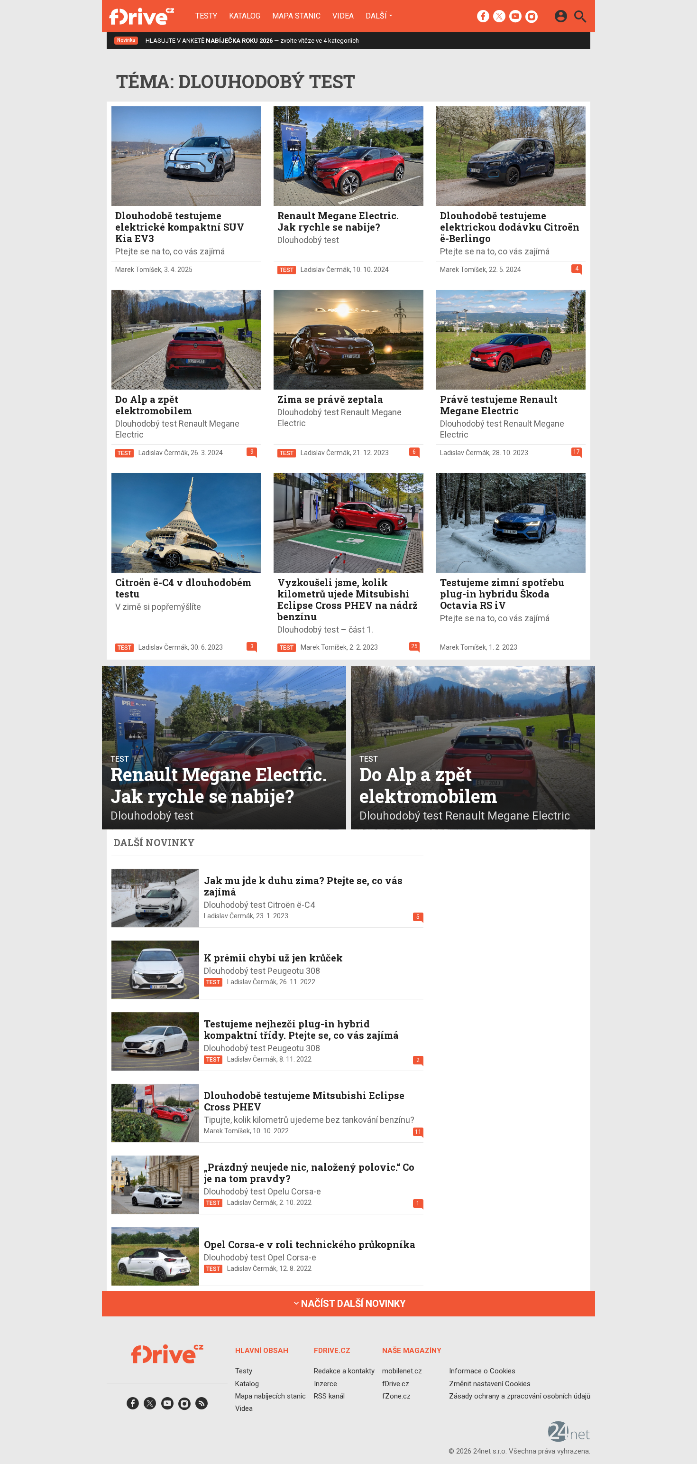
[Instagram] (531, 17)
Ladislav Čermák (325, 269)
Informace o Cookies (482, 1371)
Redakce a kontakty (344, 1371)
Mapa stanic (296, 16)
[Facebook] (483, 17)
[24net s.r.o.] (569, 1438)
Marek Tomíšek (138, 269)
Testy (206, 16)
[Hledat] (580, 18)
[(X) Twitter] (499, 17)
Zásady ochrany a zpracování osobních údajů (519, 1395)
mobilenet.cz (402, 1371)
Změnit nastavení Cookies (490, 1383)
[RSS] (201, 1406)
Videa (343, 16)
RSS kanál (329, 1395)
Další (376, 15)
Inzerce (325, 1383)
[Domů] (141, 16)
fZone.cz (396, 1395)
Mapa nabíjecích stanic (270, 1395)
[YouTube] (515, 17)
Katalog (244, 16)
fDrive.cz (395, 1383)
